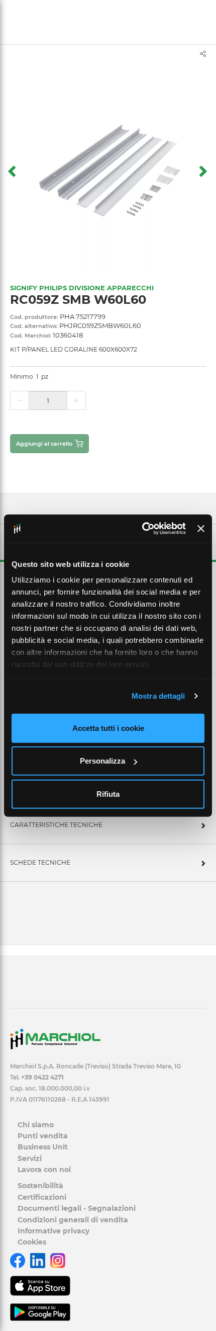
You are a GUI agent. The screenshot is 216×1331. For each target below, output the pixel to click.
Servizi (30, 1158)
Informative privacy (53, 1230)
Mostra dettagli (158, 696)
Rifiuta (108, 793)
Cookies (32, 1241)
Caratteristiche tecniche (56, 824)
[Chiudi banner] (200, 528)
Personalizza (102, 761)
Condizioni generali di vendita (73, 1219)
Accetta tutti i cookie (108, 727)
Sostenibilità (40, 1185)
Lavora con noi (44, 1169)
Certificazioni (42, 1197)
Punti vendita (43, 1135)
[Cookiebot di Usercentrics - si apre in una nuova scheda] (142, 528)
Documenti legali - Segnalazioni (77, 1208)
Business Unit (43, 1146)
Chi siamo (36, 1124)
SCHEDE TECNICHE (40, 862)
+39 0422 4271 (42, 1077)
